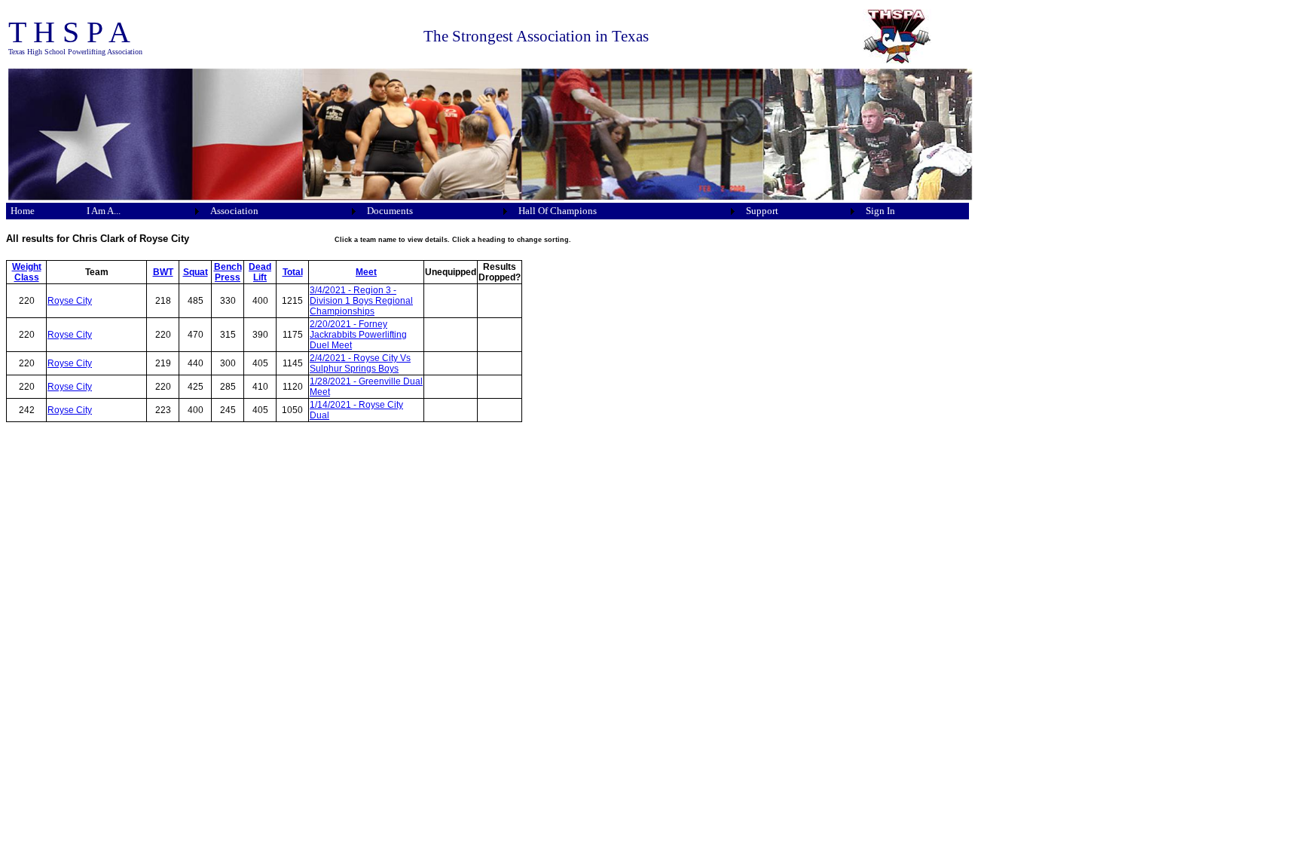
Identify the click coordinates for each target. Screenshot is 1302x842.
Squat (195, 272)
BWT (163, 272)
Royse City (69, 300)
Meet (366, 272)
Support (762, 210)
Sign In (880, 210)
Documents (390, 210)
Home (23, 210)
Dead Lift (260, 272)
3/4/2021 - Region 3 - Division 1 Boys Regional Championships (361, 301)
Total (293, 272)
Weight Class (26, 272)
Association (234, 210)
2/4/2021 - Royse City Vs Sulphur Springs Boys (360, 363)
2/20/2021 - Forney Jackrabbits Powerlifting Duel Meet (358, 335)
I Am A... (104, 210)
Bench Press (228, 272)
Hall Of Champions (557, 210)
